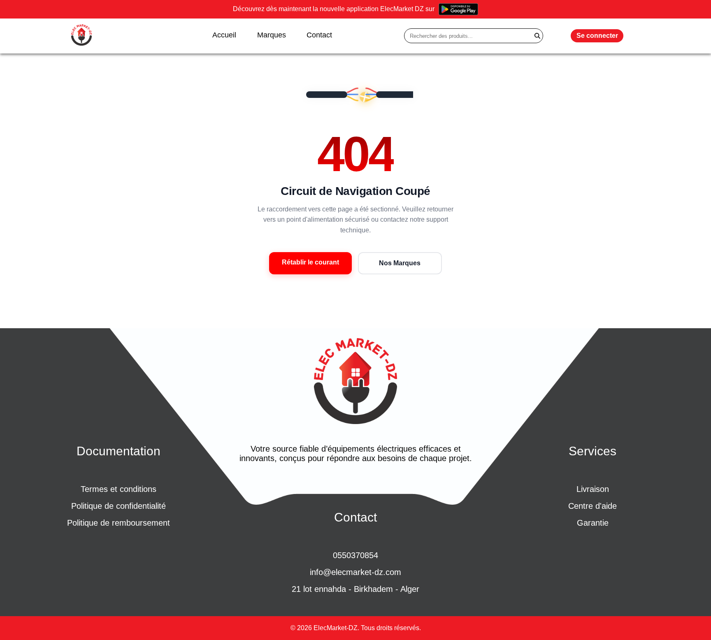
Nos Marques (400, 263)
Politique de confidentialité (118, 505)
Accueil (224, 35)
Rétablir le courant (310, 262)
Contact (319, 35)
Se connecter (597, 35)
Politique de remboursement (118, 522)
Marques (271, 35)
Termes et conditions (118, 489)
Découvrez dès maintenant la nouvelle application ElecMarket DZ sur (333, 8)
